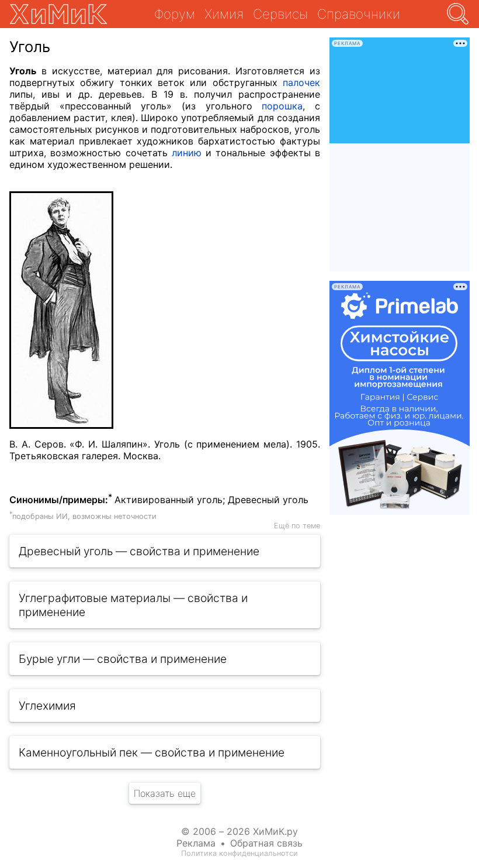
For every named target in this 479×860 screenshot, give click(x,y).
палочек (301, 82)
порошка (282, 106)
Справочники (358, 14)
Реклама (196, 843)
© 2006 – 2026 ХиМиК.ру (239, 831)
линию (187, 153)
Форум (174, 14)
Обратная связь (266, 843)
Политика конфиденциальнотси (239, 853)
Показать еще (165, 793)
